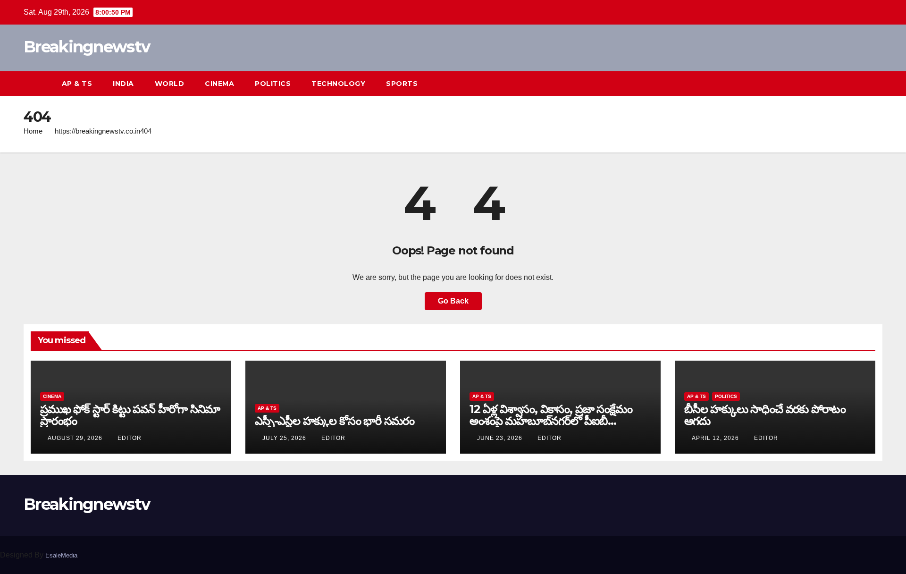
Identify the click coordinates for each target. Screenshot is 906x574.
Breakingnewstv (87, 47)
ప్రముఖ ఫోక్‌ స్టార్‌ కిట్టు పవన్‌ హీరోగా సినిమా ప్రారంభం (130, 415)
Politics (273, 83)
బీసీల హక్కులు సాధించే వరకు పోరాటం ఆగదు (765, 415)
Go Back (453, 301)
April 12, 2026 (716, 438)
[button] (858, 83)
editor (129, 438)
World (170, 83)
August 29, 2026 (76, 438)
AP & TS (77, 83)
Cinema (219, 83)
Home (33, 131)
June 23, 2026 (500, 438)
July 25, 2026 (285, 438)
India (123, 83)
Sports (402, 83)
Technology (338, 83)
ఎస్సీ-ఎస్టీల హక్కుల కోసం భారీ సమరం (334, 421)
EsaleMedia (61, 555)
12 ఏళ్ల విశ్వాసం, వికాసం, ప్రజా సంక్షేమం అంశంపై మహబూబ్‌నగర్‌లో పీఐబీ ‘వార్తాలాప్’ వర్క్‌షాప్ (551, 420)
